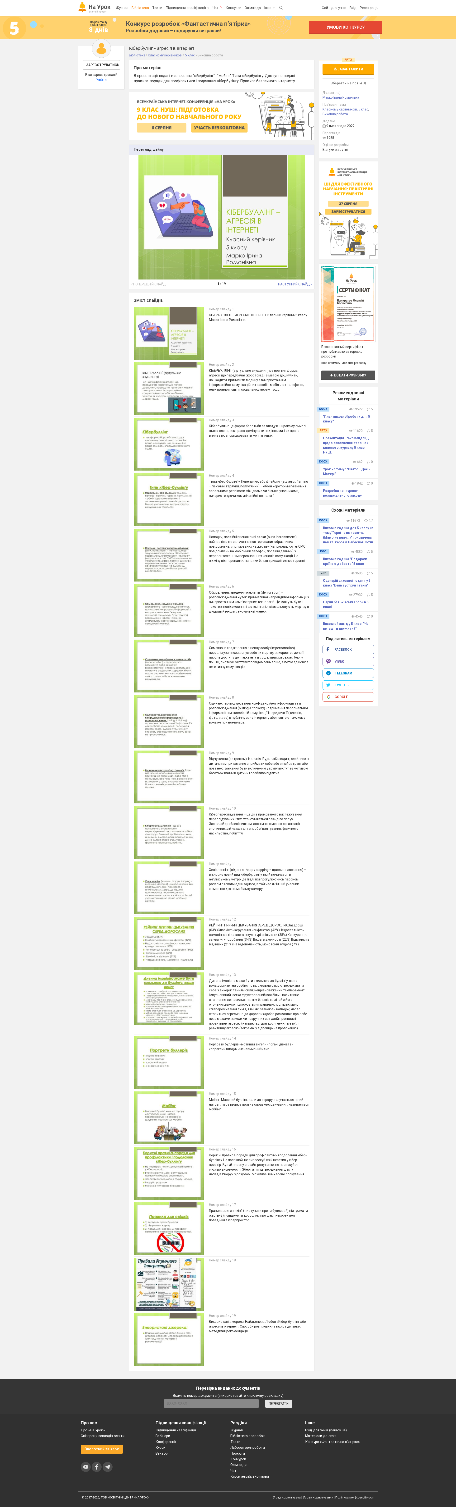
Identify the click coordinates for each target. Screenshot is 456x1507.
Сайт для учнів (334, 8)
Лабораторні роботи (247, 1447)
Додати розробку (349, 375)
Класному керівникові (340, 109)
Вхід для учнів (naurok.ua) (326, 1430)
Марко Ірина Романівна (341, 97)
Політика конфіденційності (354, 1497)
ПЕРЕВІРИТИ (279, 1404)
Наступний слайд (294, 284)
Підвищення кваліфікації (186, 8)
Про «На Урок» (93, 1430)
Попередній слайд (149, 284)
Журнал (122, 8)
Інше (268, 8)
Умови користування (318, 1497)
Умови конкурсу (346, 27)
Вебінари (163, 1436)
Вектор (162, 1453)
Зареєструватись (102, 65)
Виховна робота (335, 114)
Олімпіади (238, 1465)
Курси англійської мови (249, 1476)
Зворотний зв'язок (102, 1449)
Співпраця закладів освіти (102, 1436)
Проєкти (237, 1453)
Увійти (101, 79)
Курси (160, 1447)
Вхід (353, 8)
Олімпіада (253, 8)
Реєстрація (369, 8)
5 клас (363, 109)
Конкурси (233, 8)
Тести (157, 8)
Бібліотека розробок (247, 1436)
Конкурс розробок (188, 23)
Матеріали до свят (320, 1436)
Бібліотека (140, 8)
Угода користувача (287, 1497)
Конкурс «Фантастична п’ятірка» (332, 1442)
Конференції (166, 1442)
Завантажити (350, 69)
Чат (217, 7)
